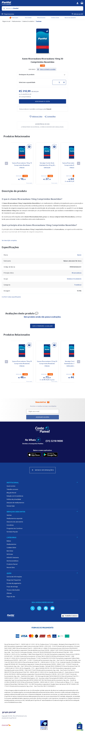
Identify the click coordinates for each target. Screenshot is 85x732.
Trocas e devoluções (13, 590)
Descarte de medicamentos (15, 503)
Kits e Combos (28, 17)
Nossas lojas (11, 506)
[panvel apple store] (34, 454)
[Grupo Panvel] (9, 712)
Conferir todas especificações (11, 297)
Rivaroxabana (76, 273)
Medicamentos (16, 21)
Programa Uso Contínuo (14, 528)
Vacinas (9, 515)
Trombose (38, 21)
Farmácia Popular (12, 532)
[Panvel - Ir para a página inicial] (38, 3)
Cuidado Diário (11, 548)
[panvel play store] (50, 454)
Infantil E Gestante (13, 557)
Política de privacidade (14, 499)
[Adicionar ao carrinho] (29, 146)
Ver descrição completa (9, 240)
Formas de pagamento (14, 583)
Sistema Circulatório (28, 21)
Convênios (10, 525)
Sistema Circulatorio (74, 279)
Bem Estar (10, 551)
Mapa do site (11, 597)
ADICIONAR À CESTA (42, 101)
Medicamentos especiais (14, 518)
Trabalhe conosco (12, 489)
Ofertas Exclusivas (41, 17)
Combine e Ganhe (55, 17)
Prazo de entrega (12, 587)
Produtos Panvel (12, 564)
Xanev (79, 255)
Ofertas (9, 593)
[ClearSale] (6, 725)
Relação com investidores (15, 496)
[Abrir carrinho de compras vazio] (82, 3)
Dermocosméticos (12, 561)
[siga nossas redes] (32, 608)
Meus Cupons (15, 17)
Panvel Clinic (11, 567)
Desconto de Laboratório (70, 17)
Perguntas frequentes (14, 580)
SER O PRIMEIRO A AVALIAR (42, 326)
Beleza (9, 541)
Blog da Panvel (11, 493)
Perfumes (10, 554)
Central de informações (14, 577)
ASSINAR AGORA (42, 417)
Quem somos (11, 486)
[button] (42, 74)
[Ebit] (43, 725)
